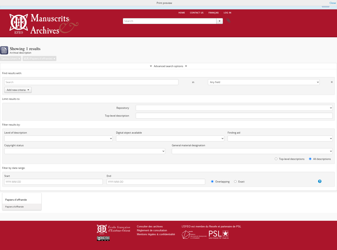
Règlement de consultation (152, 230)
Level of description (15, 132)
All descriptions (322, 159)
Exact (241, 181)
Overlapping (222, 181)
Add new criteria (16, 90)
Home (181, 12)
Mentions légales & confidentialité (156, 234)
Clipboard (228, 21)
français (213, 12)
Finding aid (234, 132)
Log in (227, 12)
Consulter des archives (150, 226)
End (109, 176)
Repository (122, 108)
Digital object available (129, 132)
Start (7, 176)
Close (333, 3)
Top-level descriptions (291, 159)
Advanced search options (168, 66)
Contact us (196, 12)
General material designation (188, 145)
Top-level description (117, 115)
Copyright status (14, 145)
